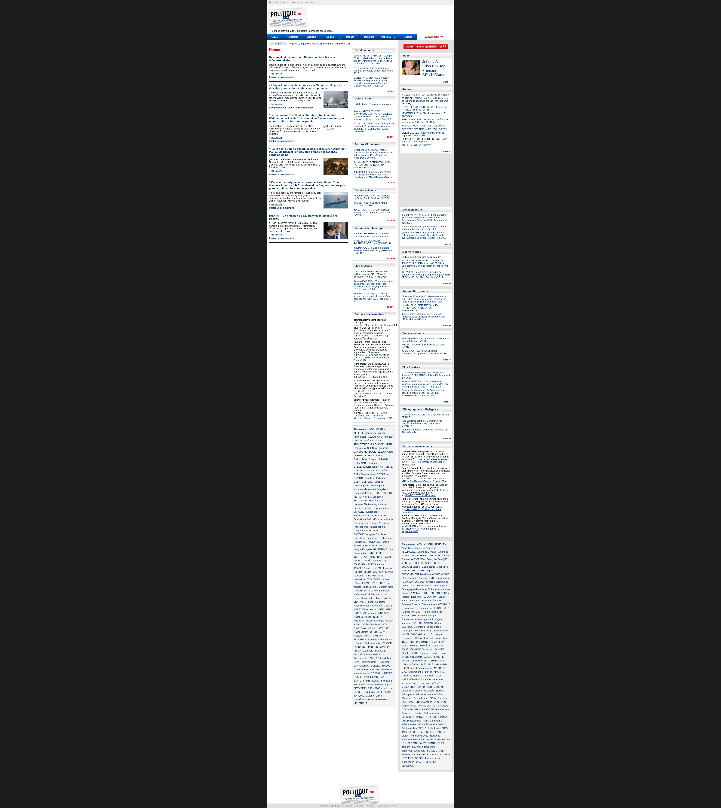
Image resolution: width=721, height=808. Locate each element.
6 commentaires (278, 107)
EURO (375, 515)
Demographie (361, 485)
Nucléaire (359, 620)
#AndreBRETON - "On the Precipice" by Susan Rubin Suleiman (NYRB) (372, 197)
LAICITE (359, 575)
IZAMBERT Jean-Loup (373, 564)
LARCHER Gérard (374, 575)
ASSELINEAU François (376, 448)
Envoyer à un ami (354, 805)
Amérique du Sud (373, 440)
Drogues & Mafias (363, 493)
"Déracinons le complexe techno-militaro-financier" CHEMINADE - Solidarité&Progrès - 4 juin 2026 (371, 274)
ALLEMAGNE (375, 437)
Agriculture (370, 433)
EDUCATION (360, 500)
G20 (375, 530)
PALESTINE (360, 639)
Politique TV (388, 36)
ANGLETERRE (361, 444)
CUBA (357, 482)
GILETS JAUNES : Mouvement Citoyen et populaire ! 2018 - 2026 (423, 134)
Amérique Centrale (427, 552)
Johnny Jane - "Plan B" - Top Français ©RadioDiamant (435, 68)
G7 (381, 530)
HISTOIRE (360, 542)
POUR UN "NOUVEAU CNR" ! (417, 145)
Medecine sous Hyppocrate (368, 605)
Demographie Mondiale (414, 589)
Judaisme (388, 568)
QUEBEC (364, 665)
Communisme (368, 474)
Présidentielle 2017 (374, 654)
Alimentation (360, 437)
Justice (358, 572)
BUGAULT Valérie (374, 455)
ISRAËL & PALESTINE (375, 560)
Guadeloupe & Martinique (380, 538)
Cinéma (384, 470)
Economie (378, 497)
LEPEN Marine (380, 579)
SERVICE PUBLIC (363, 688)
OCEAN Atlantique (375, 620)
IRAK (372, 557)
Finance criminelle (383, 519)
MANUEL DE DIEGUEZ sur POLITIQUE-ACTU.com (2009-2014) (372, 242)
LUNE (382, 583)
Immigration (361, 553)
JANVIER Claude (362, 568)
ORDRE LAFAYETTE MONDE (433, 705)
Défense (378, 482)
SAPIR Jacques (371, 680)
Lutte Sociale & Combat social (378, 587)
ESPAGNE (359, 512)
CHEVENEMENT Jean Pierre (369, 467)
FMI (367, 523)
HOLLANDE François (378, 542)
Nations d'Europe (362, 617)
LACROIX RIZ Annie (383, 572)
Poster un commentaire (281, 77)
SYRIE (379, 692)
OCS (384, 624)
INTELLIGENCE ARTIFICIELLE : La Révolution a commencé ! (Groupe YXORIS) (425, 120)
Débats (350, 36)
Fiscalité (359, 523)
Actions (311, 36)
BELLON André (385, 452)
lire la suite (277, 73)
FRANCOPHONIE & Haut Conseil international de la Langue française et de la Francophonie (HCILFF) (425, 101)
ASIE (373, 444)
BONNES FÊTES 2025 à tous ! (372, 377)
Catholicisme (360, 459)
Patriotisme (373, 639)
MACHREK (361, 590)
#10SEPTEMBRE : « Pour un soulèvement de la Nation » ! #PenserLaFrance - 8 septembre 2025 (373, 416)
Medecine (380, 602)
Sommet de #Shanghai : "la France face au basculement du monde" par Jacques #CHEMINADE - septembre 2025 (372, 297)
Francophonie (361, 527)
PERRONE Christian (378, 647)
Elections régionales (374, 504)
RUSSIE (387, 673)
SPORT (359, 692)
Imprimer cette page (330, 805)
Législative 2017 (362, 579)
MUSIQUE (383, 613)
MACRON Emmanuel (379, 590)
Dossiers (369, 36)
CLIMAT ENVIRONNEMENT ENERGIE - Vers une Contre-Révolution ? (424, 140)
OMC (356, 628)
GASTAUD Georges (364, 534)
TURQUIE (359, 695)
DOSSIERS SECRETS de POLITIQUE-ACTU (424, 129)
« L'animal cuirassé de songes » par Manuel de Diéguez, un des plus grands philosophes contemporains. (307, 87)
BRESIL (359, 455)
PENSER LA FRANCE (413, 717)
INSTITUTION (361, 557)
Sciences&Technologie (378, 684)
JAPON (377, 568)
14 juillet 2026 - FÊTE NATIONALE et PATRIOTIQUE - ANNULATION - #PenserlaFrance (372, 165)
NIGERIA (377, 617)
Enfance (368, 508)
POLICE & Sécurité (432, 720)
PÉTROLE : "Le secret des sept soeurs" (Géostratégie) (371, 337)
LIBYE (374, 583)
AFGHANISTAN (377, 429)
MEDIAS (388, 605)
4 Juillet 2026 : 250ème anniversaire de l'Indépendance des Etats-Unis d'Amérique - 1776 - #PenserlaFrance (373, 175)
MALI (379, 598)
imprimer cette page (305, 2)
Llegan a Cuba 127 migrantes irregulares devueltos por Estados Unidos (326, 43)
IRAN (379, 557)
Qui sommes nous (388, 805)
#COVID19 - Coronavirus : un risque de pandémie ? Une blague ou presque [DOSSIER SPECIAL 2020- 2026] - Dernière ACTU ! (374, 127)
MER (381, 609)
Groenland (359, 538)
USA (370, 699)
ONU (381, 628)
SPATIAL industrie (383, 688)
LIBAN (357, 583)
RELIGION (376, 673)
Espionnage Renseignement (417, 608)
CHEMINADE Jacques (365, 463)
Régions (407, 36)
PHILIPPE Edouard (363, 650)
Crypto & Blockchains (376, 478)
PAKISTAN (377, 635)
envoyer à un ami (279, 2)
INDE (371, 553)
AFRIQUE (359, 433)
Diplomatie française (375, 489)
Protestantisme (368, 662)
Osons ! (330, 36)
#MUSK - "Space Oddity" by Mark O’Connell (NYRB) (370, 204)
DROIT (377, 493)
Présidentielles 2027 (412, 728)
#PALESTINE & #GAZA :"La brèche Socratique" (425, 94)
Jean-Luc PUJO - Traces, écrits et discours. (423, 125)
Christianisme (371, 470)
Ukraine (370, 695)
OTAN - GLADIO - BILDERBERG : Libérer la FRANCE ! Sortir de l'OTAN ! (424, 108)
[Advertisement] (384, 17)
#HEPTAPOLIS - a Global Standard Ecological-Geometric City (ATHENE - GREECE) (373, 250)
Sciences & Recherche (423, 747)
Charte (370, 805)
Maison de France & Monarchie (418, 675)
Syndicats (370, 692)
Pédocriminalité (373, 643)
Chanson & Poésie (378, 459)
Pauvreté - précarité (412, 713)
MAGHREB (368, 594)
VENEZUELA (381, 699)
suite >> (391, 91)
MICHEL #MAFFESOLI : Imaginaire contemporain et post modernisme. (371, 235)
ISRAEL (358, 560)
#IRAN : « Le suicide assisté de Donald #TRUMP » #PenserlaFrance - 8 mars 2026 (373, 358)
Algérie (381, 433)
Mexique (372, 613)
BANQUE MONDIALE (365, 452)
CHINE (389, 467)
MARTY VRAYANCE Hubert (416, 679)
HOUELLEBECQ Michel (366, 545)
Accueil (275, 36)
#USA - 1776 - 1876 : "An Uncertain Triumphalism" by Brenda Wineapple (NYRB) (372, 213)
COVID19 (382, 474)
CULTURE (367, 482)
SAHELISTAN (371, 677)
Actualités (292, 36)
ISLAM (387, 557)
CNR (356, 474)
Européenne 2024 (363, 519)
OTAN (367, 635)
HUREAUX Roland (384, 549)
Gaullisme (381, 534)
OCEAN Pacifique (371, 624)
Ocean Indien (421, 698)
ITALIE (357, 564)
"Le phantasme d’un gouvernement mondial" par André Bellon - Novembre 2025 (373, 71)
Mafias (357, 594)
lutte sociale (441, 664)
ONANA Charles (369, 628)
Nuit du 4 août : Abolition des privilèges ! (422, 257)
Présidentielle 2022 (364, 658)
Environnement (382, 508)
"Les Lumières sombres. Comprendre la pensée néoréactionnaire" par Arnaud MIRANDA (422, 423)
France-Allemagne (380, 523)
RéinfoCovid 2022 (371, 669)
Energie (358, 508)
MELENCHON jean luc (365, 609)
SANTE (383, 677)
